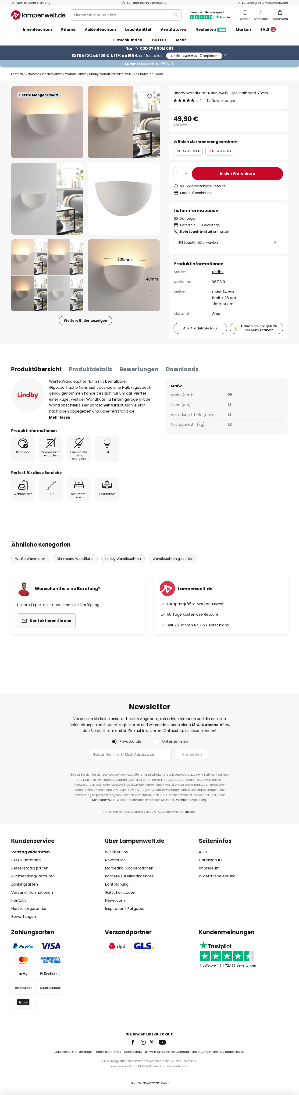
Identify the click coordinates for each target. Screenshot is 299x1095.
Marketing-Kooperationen (129, 868)
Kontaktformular (103, 800)
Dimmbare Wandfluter (75, 558)
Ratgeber (136, 908)
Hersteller (189, 812)
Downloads (182, 369)
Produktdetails (90, 369)
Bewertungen (139, 369)
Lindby (218, 272)
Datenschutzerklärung (190, 800)
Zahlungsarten (24, 884)
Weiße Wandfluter (30, 558)
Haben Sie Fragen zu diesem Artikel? (259, 328)
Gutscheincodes (120, 892)
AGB (203, 852)
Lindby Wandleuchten (123, 558)
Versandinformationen (32, 892)
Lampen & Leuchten (25, 74)
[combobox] (126, 15)
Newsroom (115, 900)
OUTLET (159, 40)
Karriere (112, 876)
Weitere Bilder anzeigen (85, 320)
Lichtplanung (116, 884)
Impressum (209, 868)
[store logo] (38, 15)
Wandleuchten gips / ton (173, 558)
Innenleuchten (52, 74)
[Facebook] (136, 1042)
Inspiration (114, 908)
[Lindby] (27, 395)
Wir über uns (116, 852)
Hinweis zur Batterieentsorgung (167, 1052)
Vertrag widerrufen (30, 852)
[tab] (36, 369)
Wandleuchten (75, 74)
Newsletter (115, 860)
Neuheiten (210, 29)
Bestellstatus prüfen (29, 868)
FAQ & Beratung (26, 860)
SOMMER (194, 55)
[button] (47, 199)
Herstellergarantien (29, 908)
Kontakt (18, 900)
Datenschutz (210, 860)
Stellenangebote (138, 876)
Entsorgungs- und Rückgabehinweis (218, 1052)
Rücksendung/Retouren (33, 876)
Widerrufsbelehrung (217, 876)
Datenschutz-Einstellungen (74, 1052)
